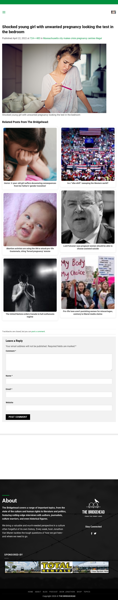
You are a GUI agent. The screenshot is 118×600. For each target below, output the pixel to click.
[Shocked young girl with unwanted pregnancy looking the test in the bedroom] (54, 78)
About (38, 592)
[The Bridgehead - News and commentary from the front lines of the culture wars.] (59, 12)
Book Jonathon (67, 592)
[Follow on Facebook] (92, 533)
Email (9, 389)
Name (9, 376)
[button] (4, 12)
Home (30, 592)
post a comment (38, 331)
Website (9, 402)
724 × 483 (35, 38)
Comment (11, 351)
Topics (87, 592)
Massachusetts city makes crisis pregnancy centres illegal (72, 38)
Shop (79, 592)
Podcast (53, 592)
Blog (45, 592)
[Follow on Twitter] (95, 533)
